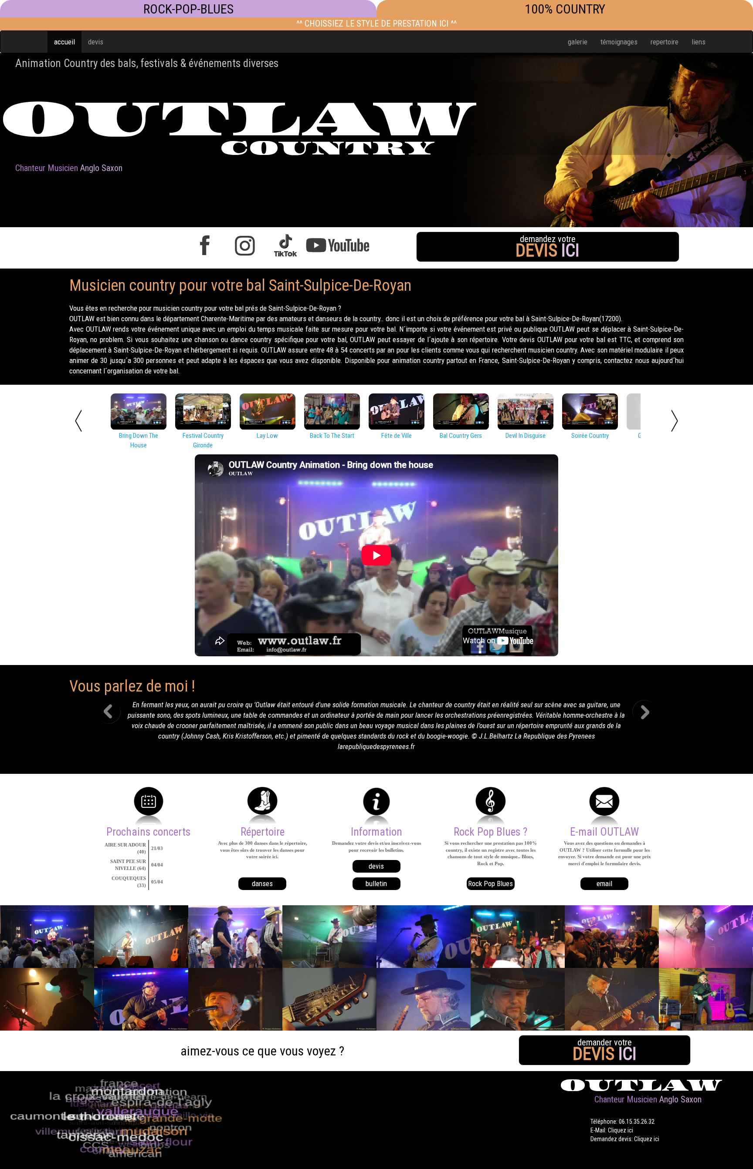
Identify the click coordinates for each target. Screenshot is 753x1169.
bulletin (376, 853)
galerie (577, 41)
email (604, 853)
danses (262, 853)
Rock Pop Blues (490, 853)
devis (95, 41)
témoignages (619, 41)
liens (699, 41)
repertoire (664, 41)
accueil (64, 41)
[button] (115, 713)
